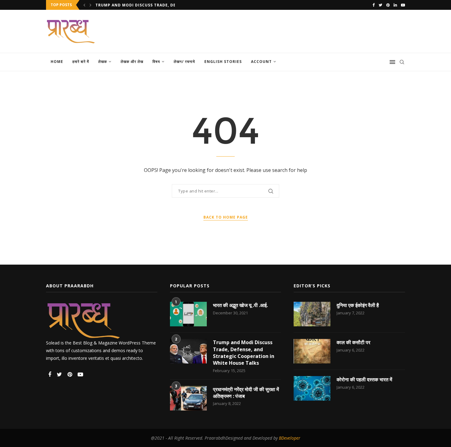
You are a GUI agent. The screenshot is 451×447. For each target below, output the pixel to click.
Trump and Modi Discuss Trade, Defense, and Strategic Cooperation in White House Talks (243, 352)
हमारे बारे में (80, 61)
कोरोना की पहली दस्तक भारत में (364, 379)
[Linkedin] (395, 5)
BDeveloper (289, 438)
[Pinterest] (388, 5)
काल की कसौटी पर (353, 342)
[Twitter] (380, 5)
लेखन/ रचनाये (184, 61)
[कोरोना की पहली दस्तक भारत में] (312, 388)
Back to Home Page (225, 217)
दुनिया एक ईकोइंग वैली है (358, 305)
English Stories (223, 61)
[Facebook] (373, 5)
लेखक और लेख (132, 61)
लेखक (102, 61)
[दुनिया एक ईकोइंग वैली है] (312, 314)
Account (261, 61)
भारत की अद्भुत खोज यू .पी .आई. (240, 305)
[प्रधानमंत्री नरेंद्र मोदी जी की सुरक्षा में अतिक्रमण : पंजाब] (188, 398)
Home (57, 61)
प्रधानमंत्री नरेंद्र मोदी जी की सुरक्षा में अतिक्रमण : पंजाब (246, 392)
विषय (156, 61)
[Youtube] (403, 5)
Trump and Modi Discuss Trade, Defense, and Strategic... (162, 5)
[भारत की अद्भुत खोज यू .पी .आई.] (188, 314)
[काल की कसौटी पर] (312, 351)
